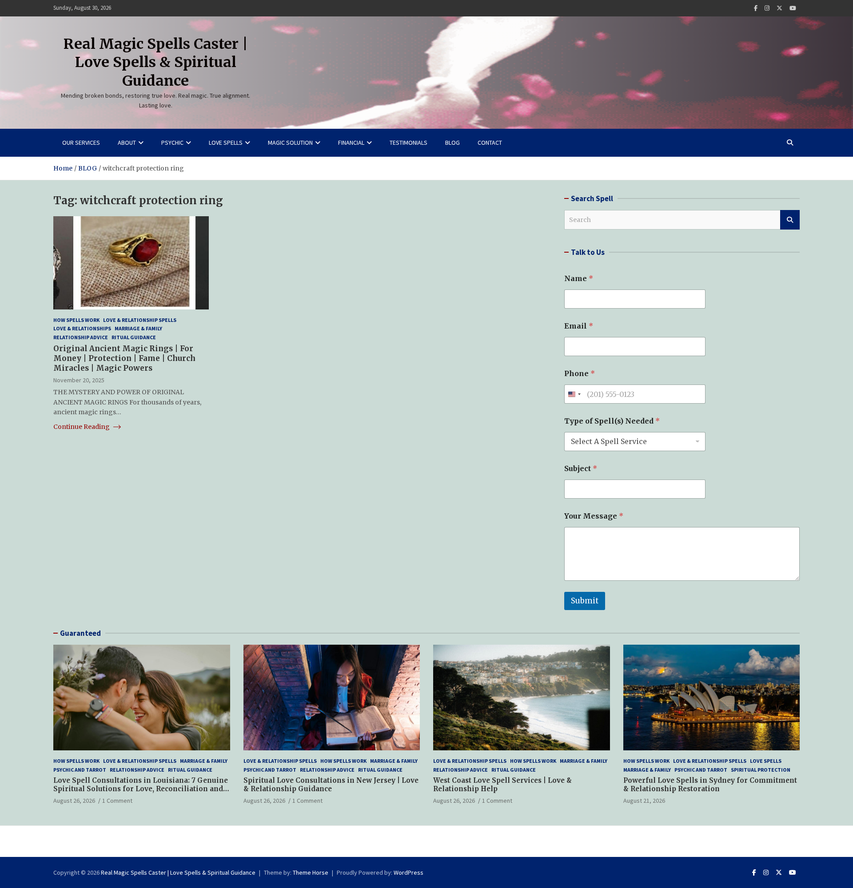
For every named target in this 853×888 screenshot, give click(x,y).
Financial (351, 143)
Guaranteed (80, 633)
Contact (490, 143)
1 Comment (117, 801)
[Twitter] (779, 8)
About (127, 143)
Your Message (593, 516)
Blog (452, 143)
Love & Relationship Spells (139, 320)
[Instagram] (767, 8)
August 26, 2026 (74, 801)
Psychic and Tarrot (79, 769)
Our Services (81, 143)
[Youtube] (793, 8)
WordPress (408, 872)
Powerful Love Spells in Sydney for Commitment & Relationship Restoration (710, 784)
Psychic (172, 143)
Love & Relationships (82, 328)
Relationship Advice (80, 337)
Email (578, 326)
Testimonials (408, 143)
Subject (580, 468)
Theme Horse (310, 872)
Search (790, 220)
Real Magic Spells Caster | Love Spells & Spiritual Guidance (156, 62)
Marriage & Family (138, 328)
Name (578, 278)
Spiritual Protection (760, 769)
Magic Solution (290, 143)
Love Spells (226, 143)
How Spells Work (76, 320)
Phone (579, 373)
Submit (584, 601)
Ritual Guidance (134, 337)
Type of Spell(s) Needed (612, 421)
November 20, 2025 (78, 380)
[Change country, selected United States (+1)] (574, 394)
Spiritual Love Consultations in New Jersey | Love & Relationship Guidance (331, 784)
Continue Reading (82, 427)
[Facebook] (755, 8)
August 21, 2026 (644, 801)
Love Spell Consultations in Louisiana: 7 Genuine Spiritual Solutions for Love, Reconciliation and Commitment (140, 789)
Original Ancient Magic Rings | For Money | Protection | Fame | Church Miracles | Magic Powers (124, 358)
